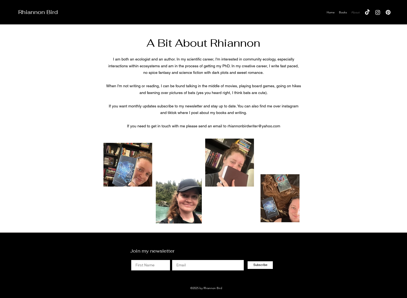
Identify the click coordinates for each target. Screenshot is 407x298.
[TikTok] (367, 12)
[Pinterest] (388, 12)
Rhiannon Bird (38, 12)
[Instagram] (378, 12)
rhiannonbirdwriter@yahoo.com (253, 126)
